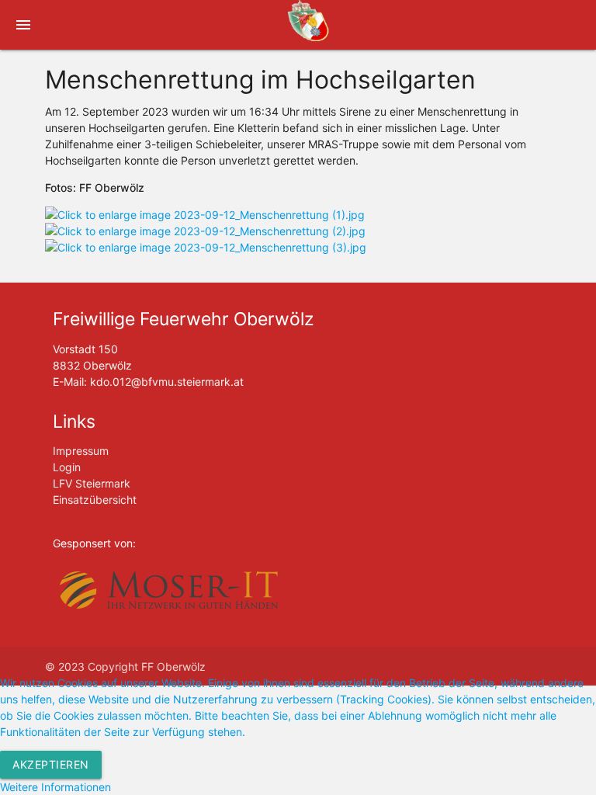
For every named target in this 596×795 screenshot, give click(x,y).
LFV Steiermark (91, 483)
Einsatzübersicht (95, 499)
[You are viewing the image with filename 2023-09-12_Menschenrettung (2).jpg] (205, 231)
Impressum (81, 450)
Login (67, 467)
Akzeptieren (50, 764)
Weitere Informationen (55, 786)
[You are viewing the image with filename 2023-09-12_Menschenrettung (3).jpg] (205, 247)
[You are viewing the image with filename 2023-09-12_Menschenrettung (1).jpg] (205, 214)
